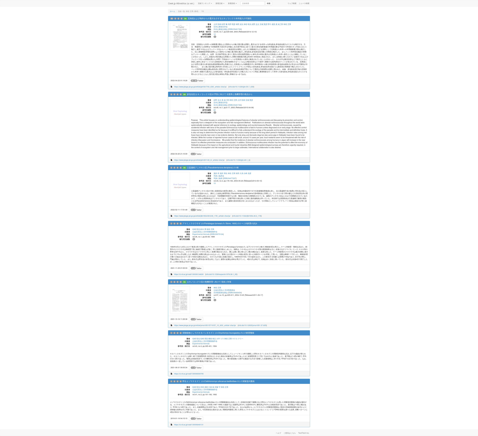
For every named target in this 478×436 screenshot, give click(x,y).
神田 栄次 (239, 24)
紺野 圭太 (255, 24)
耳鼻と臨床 (218, 178)
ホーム (172, 11)
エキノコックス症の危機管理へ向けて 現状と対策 (209, 281)
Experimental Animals (200, 234)
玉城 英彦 (263, 24)
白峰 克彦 (247, 173)
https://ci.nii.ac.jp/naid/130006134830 (189, 274)
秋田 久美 (239, 173)
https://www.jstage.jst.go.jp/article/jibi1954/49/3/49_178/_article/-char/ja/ (202, 216)
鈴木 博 (203, 229)
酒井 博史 (223, 173)
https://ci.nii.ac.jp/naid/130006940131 (189, 424)
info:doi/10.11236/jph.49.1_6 (238, 160)
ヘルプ (278, 433)
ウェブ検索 (292, 3)
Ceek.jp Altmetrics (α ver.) (181, 3)
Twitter (197, 80)
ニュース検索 (304, 3)
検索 (268, 3)
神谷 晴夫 (247, 24)
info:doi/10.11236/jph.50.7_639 (241, 86)
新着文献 (219, 3)
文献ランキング (204, 3)
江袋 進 (211, 387)
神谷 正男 (287, 24)
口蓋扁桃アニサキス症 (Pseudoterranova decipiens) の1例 (213, 167)
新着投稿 (232, 3)
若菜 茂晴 (204, 387)
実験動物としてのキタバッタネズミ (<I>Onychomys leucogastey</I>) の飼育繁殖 (218, 332)
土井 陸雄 (217, 24)
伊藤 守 (217, 387)
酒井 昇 (216, 173)
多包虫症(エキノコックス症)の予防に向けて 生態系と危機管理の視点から (219, 94)
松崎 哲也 (196, 229)
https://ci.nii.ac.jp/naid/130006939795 (189, 373)
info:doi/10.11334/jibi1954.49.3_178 (247, 216)
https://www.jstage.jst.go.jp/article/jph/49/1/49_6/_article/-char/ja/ (199, 160)
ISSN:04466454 (235, 292)
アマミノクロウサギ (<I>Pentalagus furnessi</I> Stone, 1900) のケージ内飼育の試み (219, 223)
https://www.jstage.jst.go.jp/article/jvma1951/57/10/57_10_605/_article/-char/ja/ (205, 325)
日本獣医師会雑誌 (221, 292)
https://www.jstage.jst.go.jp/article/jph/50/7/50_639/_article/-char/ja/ (200, 86)
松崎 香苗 (204, 338)
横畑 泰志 (212, 338)
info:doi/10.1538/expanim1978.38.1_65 (221, 274)
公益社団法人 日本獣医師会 (224, 290)
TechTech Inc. (303, 433)
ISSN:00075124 (217, 234)
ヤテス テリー (237, 338)
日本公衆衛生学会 (221, 26)
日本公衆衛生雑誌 (221, 29)
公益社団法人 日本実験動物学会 (204, 231)
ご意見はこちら (290, 433)
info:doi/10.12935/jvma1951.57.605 (252, 325)
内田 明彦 (231, 24)
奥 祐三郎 (279, 24)
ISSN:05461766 (235, 29)
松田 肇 (224, 24)
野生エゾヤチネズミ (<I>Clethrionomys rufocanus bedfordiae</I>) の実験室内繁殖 (218, 381)
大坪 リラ (220, 338)
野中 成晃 (271, 24)
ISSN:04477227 (229, 178)
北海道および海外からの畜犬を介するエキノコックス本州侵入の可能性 (220, 18)
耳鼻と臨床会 (219, 175)
